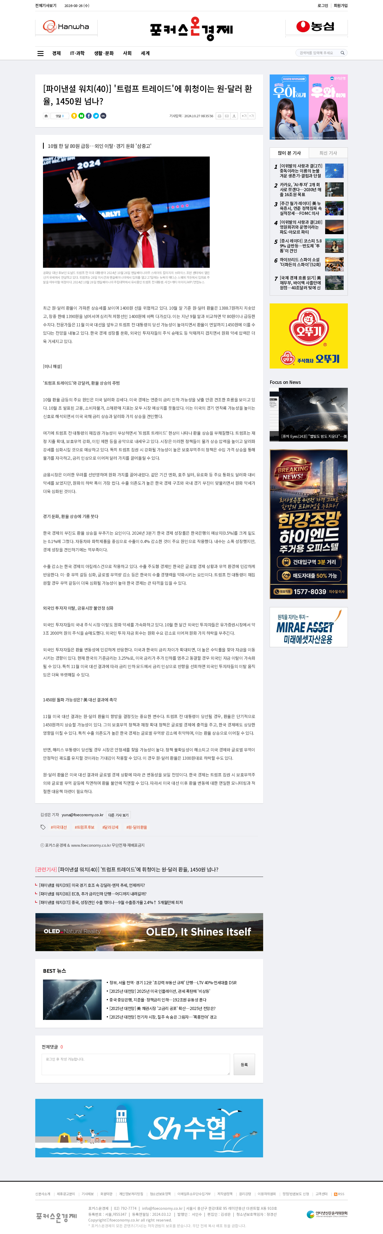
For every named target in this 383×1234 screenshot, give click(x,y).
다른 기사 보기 (118, 815)
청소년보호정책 (160, 1193)
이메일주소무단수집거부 (194, 1193)
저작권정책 (224, 1193)
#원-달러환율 (136, 827)
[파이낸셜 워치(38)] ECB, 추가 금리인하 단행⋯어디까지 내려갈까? (92, 893)
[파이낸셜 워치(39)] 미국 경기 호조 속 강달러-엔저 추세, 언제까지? (92, 885)
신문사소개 (42, 1193)
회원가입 (341, 5)
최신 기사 (328, 152)
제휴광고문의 (66, 1193)
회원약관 (106, 1193)
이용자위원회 (267, 1193)
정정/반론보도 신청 (295, 1193)
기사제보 (88, 1193)
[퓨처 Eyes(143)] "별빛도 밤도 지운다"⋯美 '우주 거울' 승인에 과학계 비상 (310, 436)
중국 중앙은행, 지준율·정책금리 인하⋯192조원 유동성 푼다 (157, 999)
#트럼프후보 (85, 827)
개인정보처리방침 (131, 1193)
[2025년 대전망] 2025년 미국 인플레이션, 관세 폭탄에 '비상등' (159, 991)
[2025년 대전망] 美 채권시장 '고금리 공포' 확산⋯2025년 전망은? (162, 1008)
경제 (56, 52)
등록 (244, 1064)
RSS (341, 1194)
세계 (145, 52)
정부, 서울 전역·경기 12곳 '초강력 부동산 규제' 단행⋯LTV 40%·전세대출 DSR (173, 982)
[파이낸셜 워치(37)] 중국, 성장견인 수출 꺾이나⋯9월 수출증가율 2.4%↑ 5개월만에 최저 (110, 902)
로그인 (323, 5)
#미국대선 (59, 827)
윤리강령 (245, 1193)
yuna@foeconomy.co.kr (82, 814)
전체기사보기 (46, 5)
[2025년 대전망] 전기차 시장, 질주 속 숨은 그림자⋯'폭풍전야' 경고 (163, 1017)
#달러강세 (110, 827)
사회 (127, 52)
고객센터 (322, 1193)
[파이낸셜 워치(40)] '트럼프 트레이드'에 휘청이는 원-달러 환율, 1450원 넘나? (147, 94)
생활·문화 (104, 52)
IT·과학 (77, 52)
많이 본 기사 (289, 152)
